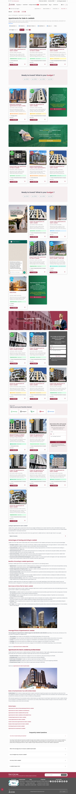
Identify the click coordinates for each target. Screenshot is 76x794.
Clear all (10, 11)
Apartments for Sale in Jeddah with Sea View (18, 712)
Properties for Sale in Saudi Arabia (43, 781)
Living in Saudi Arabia (31, 783)
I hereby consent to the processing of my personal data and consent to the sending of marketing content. (58, 359)
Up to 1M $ (50, 79)
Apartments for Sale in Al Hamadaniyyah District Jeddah (21, 708)
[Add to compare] (25, 64)
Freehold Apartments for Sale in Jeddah (17, 717)
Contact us (22, 784)
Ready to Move (32, 26)
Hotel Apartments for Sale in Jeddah (17, 726)
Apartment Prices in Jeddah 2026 (20, 646)
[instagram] (57, 781)
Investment (13, 26)
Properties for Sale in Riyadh (43, 783)
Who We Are (22, 781)
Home (10, 15)
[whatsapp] (55, 781)
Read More (11, 23)
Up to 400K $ (42, 79)
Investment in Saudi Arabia (30, 781)
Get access (28, 322)
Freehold (22, 26)
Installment (42, 26)
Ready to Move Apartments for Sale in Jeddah (19, 724)
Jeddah (23, 11)
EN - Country (63, 791)
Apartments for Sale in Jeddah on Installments (19, 710)
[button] (51, 348)
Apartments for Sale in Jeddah (25, 15)
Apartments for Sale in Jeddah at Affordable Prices (20, 715)
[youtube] (62, 781)
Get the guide (50, 140)
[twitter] (64, 781)
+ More (55, 26)
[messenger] (53, 781)
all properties (14, 15)
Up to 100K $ (26, 79)
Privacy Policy (22, 783)
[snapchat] (66, 781)
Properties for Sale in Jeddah (43, 784)
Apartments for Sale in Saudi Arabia (21, 665)
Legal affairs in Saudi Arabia (30, 784)
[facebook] (51, 781)
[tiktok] (60, 781)
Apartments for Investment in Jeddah (17, 728)
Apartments (37, 8)
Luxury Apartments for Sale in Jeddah (17, 719)
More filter (63, 8)
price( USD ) (55, 8)
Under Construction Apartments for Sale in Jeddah (20, 721)
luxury (50, 26)
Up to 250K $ (34, 79)
